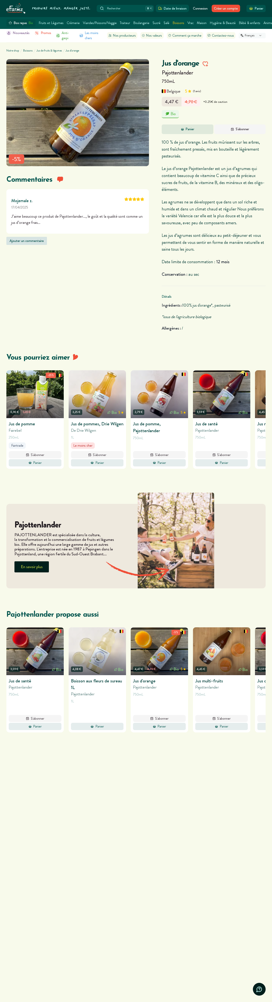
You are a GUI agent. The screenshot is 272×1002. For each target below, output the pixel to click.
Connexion (200, 8)
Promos (46, 32)
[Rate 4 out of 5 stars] (138, 199)
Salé (166, 22)
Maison (202, 22)
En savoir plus (31, 567)
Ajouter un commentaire (27, 240)
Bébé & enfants (249, 22)
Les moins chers (91, 35)
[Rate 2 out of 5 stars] (130, 199)
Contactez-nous (223, 35)
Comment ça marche (186, 35)
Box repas (23, 22)
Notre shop (12, 51)
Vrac (190, 22)
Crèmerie (73, 22)
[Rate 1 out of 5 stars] (126, 199)
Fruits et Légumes (51, 22)
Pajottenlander (177, 73)
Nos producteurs (124, 35)
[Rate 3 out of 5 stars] (134, 199)
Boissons (178, 22)
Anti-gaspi (65, 35)
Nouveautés (21, 32)
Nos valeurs (154, 35)
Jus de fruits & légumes (49, 51)
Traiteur (125, 22)
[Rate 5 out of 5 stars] (142, 199)
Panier (190, 129)
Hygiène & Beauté (223, 22)
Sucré (156, 22)
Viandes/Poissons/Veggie (100, 22)
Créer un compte (226, 8)
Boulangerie (141, 22)
